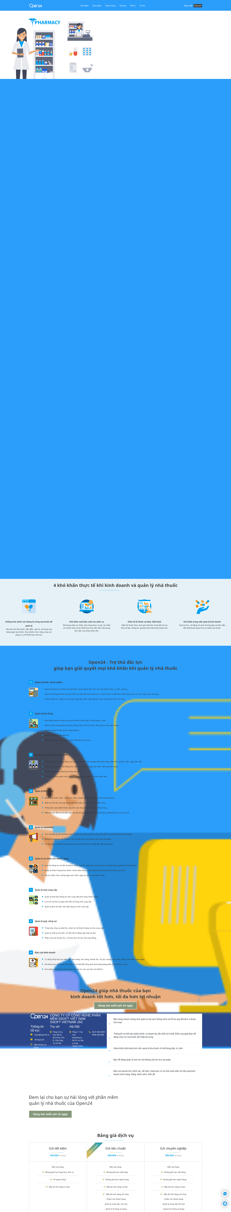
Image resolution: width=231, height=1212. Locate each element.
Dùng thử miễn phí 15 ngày (115, 1005)
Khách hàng (110, 6)
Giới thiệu (84, 6)
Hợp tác (123, 6)
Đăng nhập (188, 6)
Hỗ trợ (133, 6)
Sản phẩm (97, 6)
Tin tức (142, 6)
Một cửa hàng (58, 1167)
